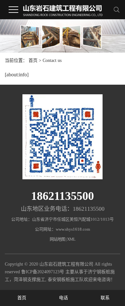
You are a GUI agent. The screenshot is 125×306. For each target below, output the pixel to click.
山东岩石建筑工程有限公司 (66, 264)
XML (71, 239)
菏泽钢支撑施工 (29, 279)
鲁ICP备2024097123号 (42, 271)
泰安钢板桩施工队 (66, 279)
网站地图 (57, 239)
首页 (33, 60)
